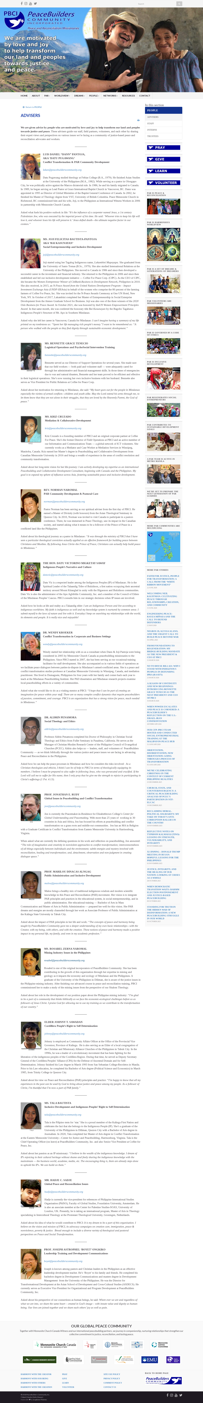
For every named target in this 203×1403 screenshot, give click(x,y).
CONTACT (144, 95)
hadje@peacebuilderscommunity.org (63, 1191)
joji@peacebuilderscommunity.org (61, 254)
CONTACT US (110, 1387)
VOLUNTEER (68, 1387)
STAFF (150, 123)
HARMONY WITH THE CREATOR (36, 1374)
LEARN (65, 1383)
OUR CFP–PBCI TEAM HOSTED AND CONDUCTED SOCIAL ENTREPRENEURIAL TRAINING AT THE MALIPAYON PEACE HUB (163, 736)
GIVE (64, 1379)
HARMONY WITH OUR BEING (34, 1379)
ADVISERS (152, 117)
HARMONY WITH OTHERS (33, 1383)
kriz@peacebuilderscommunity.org (63, 428)
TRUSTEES (152, 136)
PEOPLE (93, 95)
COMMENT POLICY (113, 1383)
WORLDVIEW (61, 95)
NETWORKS (110, 95)
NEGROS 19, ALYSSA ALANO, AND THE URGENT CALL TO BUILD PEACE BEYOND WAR (163, 634)
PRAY (64, 1374)
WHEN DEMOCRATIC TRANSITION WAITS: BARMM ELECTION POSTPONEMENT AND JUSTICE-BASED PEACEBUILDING (163, 892)
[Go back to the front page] (101, 49)
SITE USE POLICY (112, 1374)
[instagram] (25, 3)
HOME (24, 95)
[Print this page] (138, 120)
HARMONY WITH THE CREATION (36, 1387)
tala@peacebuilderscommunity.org (62, 1114)
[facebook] (22, 3)
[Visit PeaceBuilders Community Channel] (30, 3)
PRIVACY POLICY (112, 1379)
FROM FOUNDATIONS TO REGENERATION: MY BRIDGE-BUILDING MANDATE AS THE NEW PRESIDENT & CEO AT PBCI (163, 651)
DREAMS (79, 95)
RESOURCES (128, 95)
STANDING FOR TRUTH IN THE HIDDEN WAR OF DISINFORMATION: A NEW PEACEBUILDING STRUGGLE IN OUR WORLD (163, 913)
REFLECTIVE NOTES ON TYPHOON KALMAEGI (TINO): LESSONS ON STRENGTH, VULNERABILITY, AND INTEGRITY (163, 837)
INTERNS (152, 130)
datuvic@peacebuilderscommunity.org (63, 574)
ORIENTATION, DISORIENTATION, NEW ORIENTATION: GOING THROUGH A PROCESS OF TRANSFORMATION (161, 756)
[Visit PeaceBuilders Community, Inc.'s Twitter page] (35, 3)
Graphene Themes (40, 1400)
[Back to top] (196, 1396)
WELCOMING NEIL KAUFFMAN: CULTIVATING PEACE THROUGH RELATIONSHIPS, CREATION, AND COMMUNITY (163, 599)
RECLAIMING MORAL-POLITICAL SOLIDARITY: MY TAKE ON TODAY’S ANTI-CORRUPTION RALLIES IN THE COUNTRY (163, 817)
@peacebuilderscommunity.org (65, 169)
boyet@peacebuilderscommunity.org (63, 1261)
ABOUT (36, 95)
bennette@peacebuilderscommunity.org (65, 355)
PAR (46, 95)
